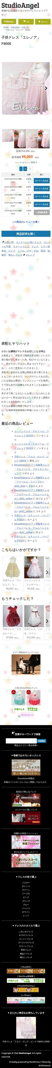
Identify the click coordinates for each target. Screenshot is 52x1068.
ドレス (34, 246)
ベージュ (26, 908)
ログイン (44, 22)
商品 (43, 251)
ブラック (26, 901)
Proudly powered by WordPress (24, 1061)
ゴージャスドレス (26, 942)
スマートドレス (21, 246)
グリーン (26, 890)
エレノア (30, 255)
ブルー (26, 904)
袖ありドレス (26, 953)
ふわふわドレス (26, 931)
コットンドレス (26, 939)
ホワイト (26, 912)
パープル (26, 893)
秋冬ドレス (26, 950)
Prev (6, 88)
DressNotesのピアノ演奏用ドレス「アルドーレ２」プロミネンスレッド (31, 469)
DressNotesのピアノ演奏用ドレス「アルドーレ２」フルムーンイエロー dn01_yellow (31, 494)
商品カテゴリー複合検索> (26, 745)
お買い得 (9, 242)
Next (46, 88)
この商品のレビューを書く (26, 222)
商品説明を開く (26, 233)
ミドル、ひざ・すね (28, 251)
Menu (10, 21)
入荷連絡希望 (41, 212)
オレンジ (26, 886)
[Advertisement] (26, 279)
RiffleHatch (45, 1065)
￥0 (27, 22)
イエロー (26, 882)
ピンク (11, 251)
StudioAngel (20, 5)
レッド (26, 915)
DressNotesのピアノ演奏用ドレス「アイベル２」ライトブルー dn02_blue (31, 481)
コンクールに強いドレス (28, 242)
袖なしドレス (15, 255)
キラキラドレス (26, 935)
